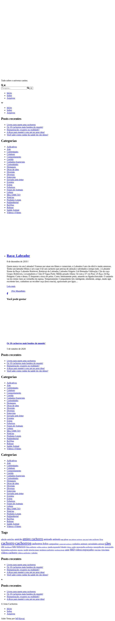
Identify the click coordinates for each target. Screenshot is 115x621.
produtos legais (59, 550)
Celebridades (12, 152)
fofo (14, 547)
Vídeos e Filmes (14, 212)
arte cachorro (94, 539)
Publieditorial (13, 202)
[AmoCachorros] (57, 76)
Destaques (11, 167)
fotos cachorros (31, 547)
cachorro (8, 543)
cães (108, 543)
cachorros (23, 543)
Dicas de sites (13, 169)
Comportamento (14, 157)
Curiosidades (12, 164)
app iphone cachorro (75, 539)
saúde (67, 550)
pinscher (20, 550)
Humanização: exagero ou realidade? (23, 130)
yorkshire (34, 553)
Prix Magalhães (18, 291)
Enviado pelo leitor (15, 179)
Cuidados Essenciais (16, 162)
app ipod (86, 539)
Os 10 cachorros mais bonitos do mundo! (25, 127)
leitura (69, 547)
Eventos (10, 182)
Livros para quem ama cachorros (21, 124)
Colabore (11, 154)
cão (2, 547)
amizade (48, 539)
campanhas (54, 544)
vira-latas (105, 550)
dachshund (8, 547)
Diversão (11, 172)
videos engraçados (84, 549)
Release (10, 207)
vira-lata (97, 550)
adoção (4, 539)
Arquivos (11, 98)
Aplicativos (12, 147)
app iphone (64, 539)
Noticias (10, 197)
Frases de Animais (15, 190)
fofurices (21, 546)
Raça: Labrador (18, 255)
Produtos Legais (14, 200)
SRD (72, 549)
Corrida (10, 159)
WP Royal (19, 618)
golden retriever (42, 547)
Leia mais (11, 286)
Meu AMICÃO (13, 195)
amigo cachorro (33, 539)
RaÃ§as (10, 205)
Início (9, 93)
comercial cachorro (65, 544)
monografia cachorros (84, 547)
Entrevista (11, 177)
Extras (9, 185)
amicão (18, 539)
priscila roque (34, 550)
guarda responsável (54, 547)
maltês (74, 547)
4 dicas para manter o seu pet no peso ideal (25, 132)
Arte (9, 149)
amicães (10, 539)
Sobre (9, 95)
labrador (64, 547)
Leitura (10, 192)
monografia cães (98, 547)
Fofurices (11, 187)
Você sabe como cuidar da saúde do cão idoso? (27, 135)
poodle (26, 550)
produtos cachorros (47, 550)
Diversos (11, 174)
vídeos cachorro (9, 552)
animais (56, 539)
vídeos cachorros (24, 553)
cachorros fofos (40, 543)
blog (101, 539)
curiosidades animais (96, 544)
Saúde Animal (13, 210)
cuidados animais (79, 544)
